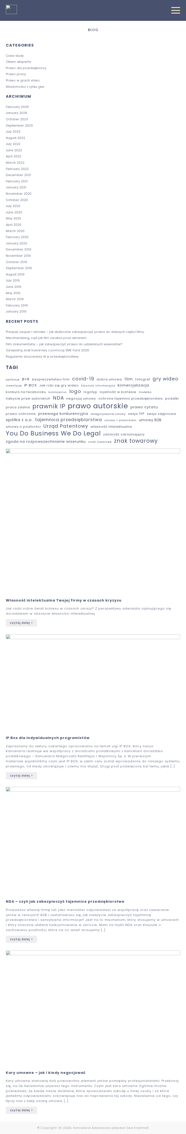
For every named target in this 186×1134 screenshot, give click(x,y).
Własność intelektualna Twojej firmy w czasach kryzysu (64, 600)
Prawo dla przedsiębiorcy (26, 68)
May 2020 (13, 218)
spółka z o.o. (19, 420)
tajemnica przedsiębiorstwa (68, 419)
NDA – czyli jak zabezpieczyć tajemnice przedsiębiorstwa (65, 901)
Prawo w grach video (23, 80)
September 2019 (19, 268)
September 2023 (19, 125)
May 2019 (13, 293)
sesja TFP (136, 414)
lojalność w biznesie (118, 392)
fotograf (142, 380)
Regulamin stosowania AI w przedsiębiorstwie (42, 356)
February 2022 (17, 169)
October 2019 (16, 262)
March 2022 (15, 162)
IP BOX (30, 385)
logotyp (90, 392)
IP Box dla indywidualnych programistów (48, 737)
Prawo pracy (16, 74)
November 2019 (18, 255)
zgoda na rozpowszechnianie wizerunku (46, 441)
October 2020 (17, 200)
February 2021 (17, 181)
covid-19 (83, 379)
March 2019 (15, 299)
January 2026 (16, 113)
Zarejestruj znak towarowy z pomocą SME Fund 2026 (48, 350)
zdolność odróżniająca (124, 435)
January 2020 (16, 243)
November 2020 (18, 193)
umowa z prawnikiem (120, 420)
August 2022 (15, 138)
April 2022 (13, 156)
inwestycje (14, 385)
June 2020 (14, 212)
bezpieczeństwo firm (51, 380)
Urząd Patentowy (65, 426)
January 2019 (16, 311)
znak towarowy (136, 440)
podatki (172, 399)
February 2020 (17, 237)
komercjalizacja (133, 385)
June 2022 (14, 150)
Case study (15, 55)
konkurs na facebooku (26, 392)
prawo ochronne (21, 414)
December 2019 (18, 249)
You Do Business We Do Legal (53, 433)
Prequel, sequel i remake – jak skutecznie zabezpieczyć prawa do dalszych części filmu (75, 332)
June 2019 (13, 286)
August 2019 (15, 274)
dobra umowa (109, 380)
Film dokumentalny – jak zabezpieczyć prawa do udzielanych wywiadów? (64, 344)
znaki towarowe (100, 442)
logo (75, 391)
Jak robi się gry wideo (59, 386)
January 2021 (16, 187)
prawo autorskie (98, 405)
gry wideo (165, 379)
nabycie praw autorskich (28, 399)
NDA (58, 398)
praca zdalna (18, 407)
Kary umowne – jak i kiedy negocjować (45, 1072)
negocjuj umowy (81, 399)
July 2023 (13, 131)
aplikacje (13, 379)
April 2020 (13, 224)
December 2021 (18, 175)
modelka (145, 392)
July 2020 (13, 206)
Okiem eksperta (18, 61)
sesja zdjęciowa (161, 414)
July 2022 (13, 144)
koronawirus (57, 392)
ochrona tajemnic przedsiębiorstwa (130, 399)
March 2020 (15, 231)
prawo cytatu (144, 407)
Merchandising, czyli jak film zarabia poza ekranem (46, 338)
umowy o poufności (23, 427)
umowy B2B (150, 420)
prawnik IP (48, 406)
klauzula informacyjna (98, 385)
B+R (26, 379)
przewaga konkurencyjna (63, 413)
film (128, 379)
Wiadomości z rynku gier (25, 86)
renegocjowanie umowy (108, 414)
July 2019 (13, 280)
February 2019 (17, 305)
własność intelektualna (111, 427)
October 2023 (17, 119)
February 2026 (17, 107)
